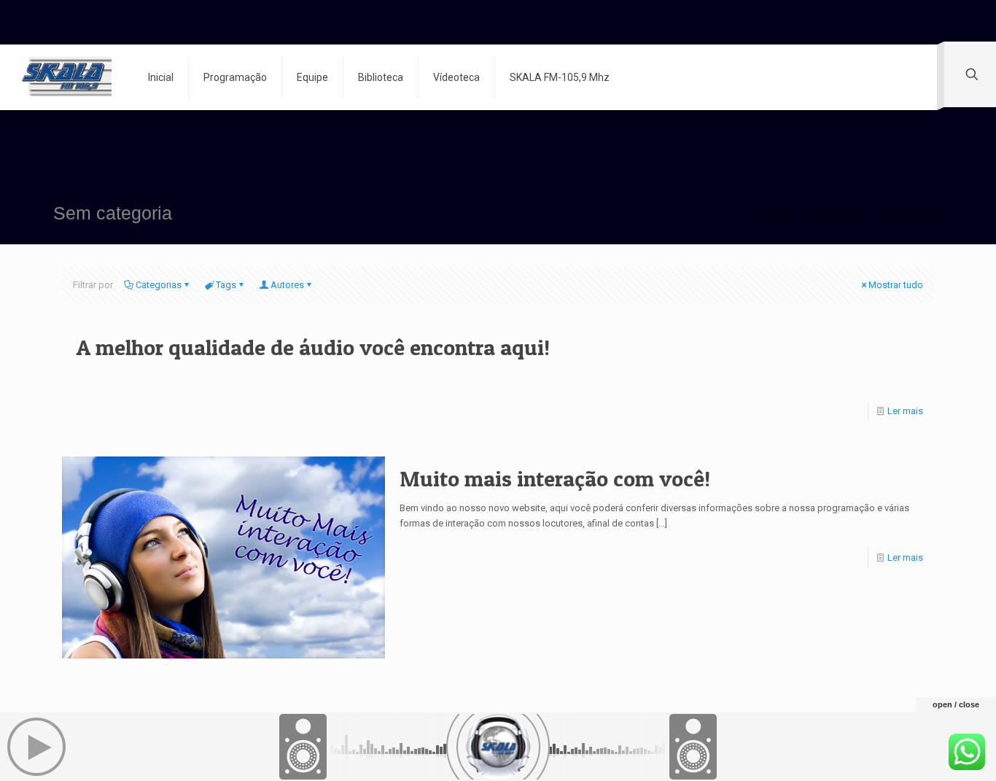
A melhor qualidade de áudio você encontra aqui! (313, 347)
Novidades (832, 212)
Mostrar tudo (895, 284)
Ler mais (905, 410)
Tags (226, 284)
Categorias (159, 284)
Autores (287, 284)
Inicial (771, 212)
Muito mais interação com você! (555, 478)
